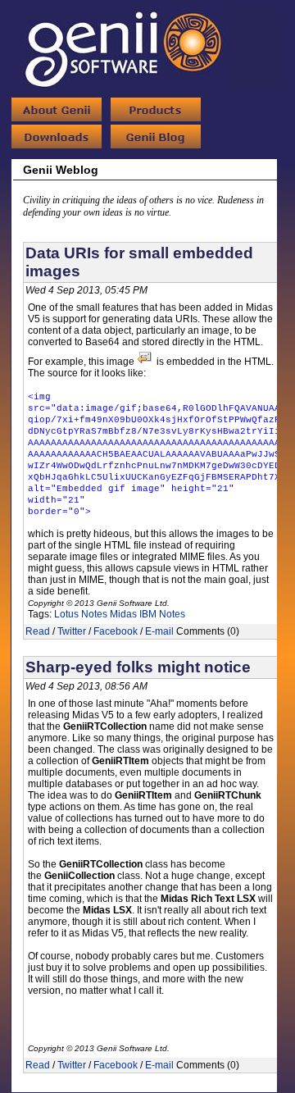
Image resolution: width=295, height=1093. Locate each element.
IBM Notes (162, 614)
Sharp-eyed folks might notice (138, 667)
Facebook (115, 631)
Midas (123, 614)
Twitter (71, 631)
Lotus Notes (80, 614)
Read (37, 631)
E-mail (159, 631)
